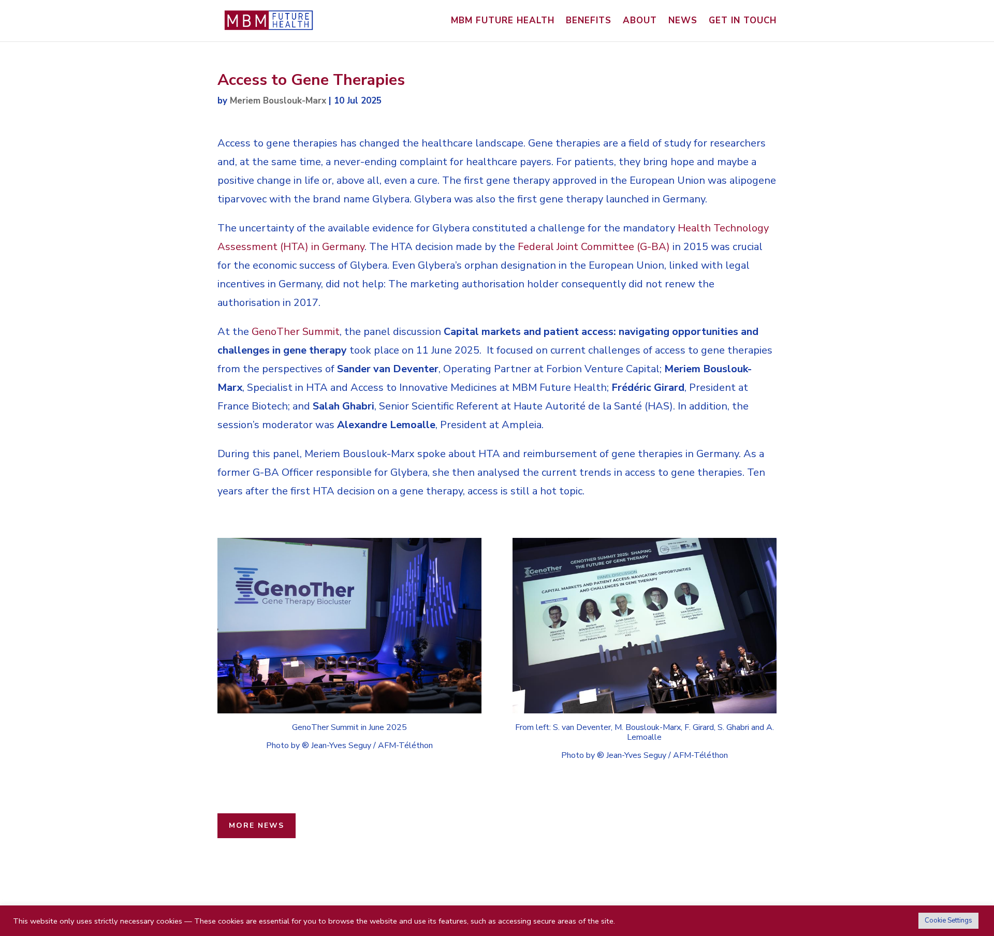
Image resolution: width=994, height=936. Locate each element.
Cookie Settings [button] (948, 920)
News (682, 21)
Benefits (588, 21)
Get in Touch (743, 21)
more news (256, 825)
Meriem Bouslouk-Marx (278, 101)
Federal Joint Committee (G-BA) (594, 247)
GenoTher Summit (296, 332)
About (640, 21)
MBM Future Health (502, 21)
